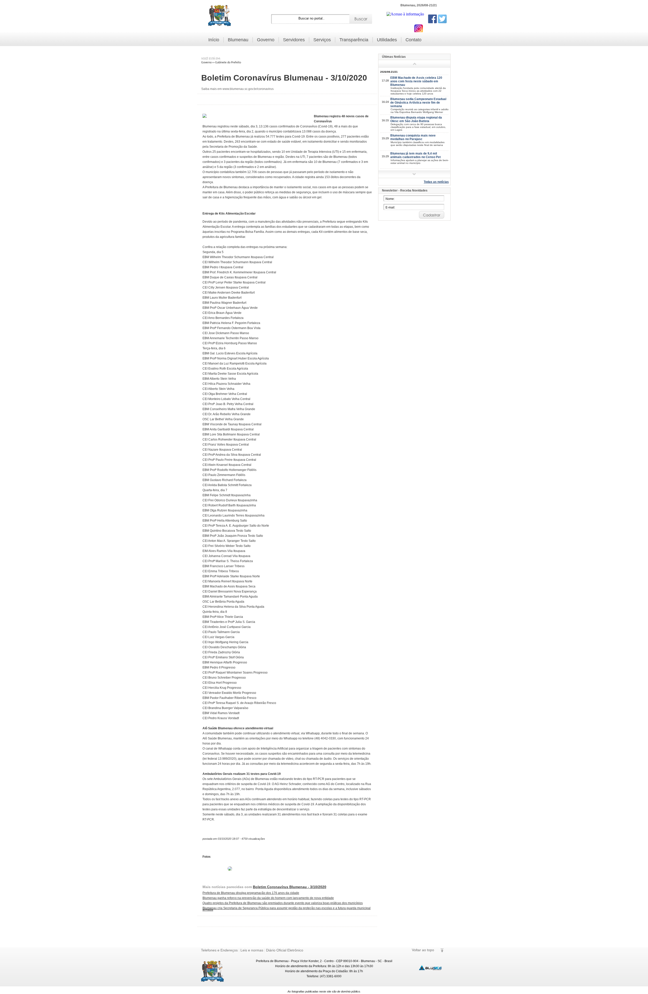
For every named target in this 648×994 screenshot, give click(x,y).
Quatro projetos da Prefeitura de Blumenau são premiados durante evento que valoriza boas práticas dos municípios (282, 903)
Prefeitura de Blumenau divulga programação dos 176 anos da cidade (250, 893)
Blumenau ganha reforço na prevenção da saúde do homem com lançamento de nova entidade (268, 898)
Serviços (322, 39)
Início (213, 39)
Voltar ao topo (423, 950)
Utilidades (387, 39)
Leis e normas (251, 950)
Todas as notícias (436, 182)
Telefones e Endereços (219, 950)
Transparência (353, 39)
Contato (413, 39)
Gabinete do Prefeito (228, 62)
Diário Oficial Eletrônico (284, 950)
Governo (265, 39)
